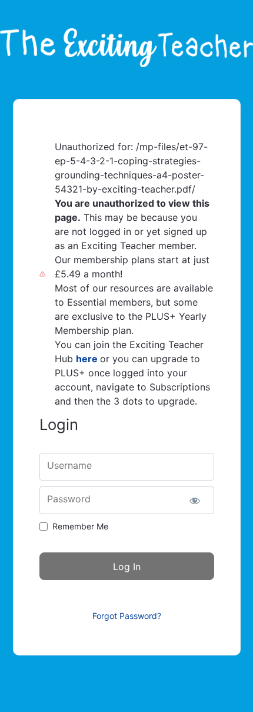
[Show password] (195, 500)
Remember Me (80, 526)
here (87, 359)
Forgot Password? (126, 616)
